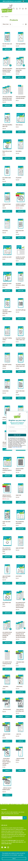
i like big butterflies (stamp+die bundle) (20, 70)
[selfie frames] (7, 410)
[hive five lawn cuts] (7, 37)
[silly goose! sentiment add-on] (7, 462)
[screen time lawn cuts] (20, 384)
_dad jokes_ (6, 686)
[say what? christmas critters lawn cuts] (7, 303)
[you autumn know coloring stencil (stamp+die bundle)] (7, 625)
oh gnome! (18, 177)
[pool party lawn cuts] (20, 223)
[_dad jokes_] (7, 679)
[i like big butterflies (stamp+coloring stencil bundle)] (7, 61)
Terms (20, 447)
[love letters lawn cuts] (7, 171)
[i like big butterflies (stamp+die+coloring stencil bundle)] (7, 90)
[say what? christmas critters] (20, 276)
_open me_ (19, 734)
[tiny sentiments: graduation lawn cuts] (7, 541)
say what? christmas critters (20, 284)
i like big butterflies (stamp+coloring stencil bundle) (7, 70)
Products (6, 16)
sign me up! (17, 435)
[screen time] (7, 384)
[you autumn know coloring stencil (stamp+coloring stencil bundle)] (20, 595)
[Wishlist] (19, 8)
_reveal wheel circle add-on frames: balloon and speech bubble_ (7, 762)
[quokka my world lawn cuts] (7, 276)
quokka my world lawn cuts (7, 284)
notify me (20, 669)
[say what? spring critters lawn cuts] (20, 357)
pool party (5, 230)
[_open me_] (20, 727)
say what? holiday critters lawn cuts (20, 338)
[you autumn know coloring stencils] (7, 655)
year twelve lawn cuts (7, 603)
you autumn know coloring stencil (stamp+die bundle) (7, 635)
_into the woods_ (7, 709)
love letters (18, 151)
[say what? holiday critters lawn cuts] (20, 331)
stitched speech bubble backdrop (7, 496)
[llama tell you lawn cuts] (7, 144)
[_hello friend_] (20, 679)
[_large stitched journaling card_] (20, 702)
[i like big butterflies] (20, 37)
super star (18, 495)
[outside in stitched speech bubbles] (20, 197)
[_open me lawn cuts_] (7, 727)
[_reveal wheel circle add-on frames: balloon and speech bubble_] (7, 751)
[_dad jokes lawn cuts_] (20, 655)
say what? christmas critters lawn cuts (7, 311)
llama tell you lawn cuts (7, 152)
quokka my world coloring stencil (20, 257)
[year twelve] (20, 569)
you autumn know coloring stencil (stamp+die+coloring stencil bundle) (20, 635)
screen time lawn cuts (20, 391)
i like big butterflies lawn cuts (7, 125)
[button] (22, 8)
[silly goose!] (20, 410)
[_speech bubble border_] (20, 751)
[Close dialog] (26, 412)
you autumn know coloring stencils (7, 662)
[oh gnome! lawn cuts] (7, 197)
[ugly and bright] (20, 541)
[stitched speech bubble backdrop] (7, 488)
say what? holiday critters (7, 338)
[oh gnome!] (20, 171)
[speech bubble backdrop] (20, 462)
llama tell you (19, 124)
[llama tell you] (20, 118)
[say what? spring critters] (7, 357)
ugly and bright (20, 548)
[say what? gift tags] (20, 303)
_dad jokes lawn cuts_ (20, 662)
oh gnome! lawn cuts (7, 205)
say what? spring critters (7, 365)
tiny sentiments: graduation (20, 522)
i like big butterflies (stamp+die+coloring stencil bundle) (7, 98)
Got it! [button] (14, 858)
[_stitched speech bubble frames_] (7, 781)
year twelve (19, 576)
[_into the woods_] (7, 702)
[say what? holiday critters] (7, 331)
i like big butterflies (20, 43)
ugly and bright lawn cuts (6, 577)
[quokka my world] (7, 250)
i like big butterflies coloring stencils (20, 97)
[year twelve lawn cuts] (7, 595)
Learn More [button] (20, 855)
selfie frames (6, 417)
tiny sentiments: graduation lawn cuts (7, 549)
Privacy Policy (15, 447)
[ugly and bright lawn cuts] (7, 569)
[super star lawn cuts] (7, 514)
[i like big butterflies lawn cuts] (7, 118)
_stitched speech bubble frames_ (7, 788)
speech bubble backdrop (20, 469)
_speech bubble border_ (20, 759)
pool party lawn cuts (20, 231)
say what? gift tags (20, 310)
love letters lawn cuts (7, 178)
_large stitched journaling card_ (20, 710)
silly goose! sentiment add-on (7, 469)
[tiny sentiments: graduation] (20, 514)
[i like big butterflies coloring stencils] (20, 90)
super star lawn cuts (6, 522)
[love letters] (20, 144)
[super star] (20, 488)
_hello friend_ (19, 686)
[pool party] (7, 223)
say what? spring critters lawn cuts (20, 365)
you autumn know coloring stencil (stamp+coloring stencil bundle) (20, 605)
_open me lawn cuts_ (6, 734)
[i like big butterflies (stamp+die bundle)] (20, 61)
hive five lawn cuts (7, 43)
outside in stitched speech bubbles (20, 205)
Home (2, 16)
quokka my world (7, 257)
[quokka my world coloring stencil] (20, 250)
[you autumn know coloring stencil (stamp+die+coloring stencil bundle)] (20, 625)
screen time (5, 390)
